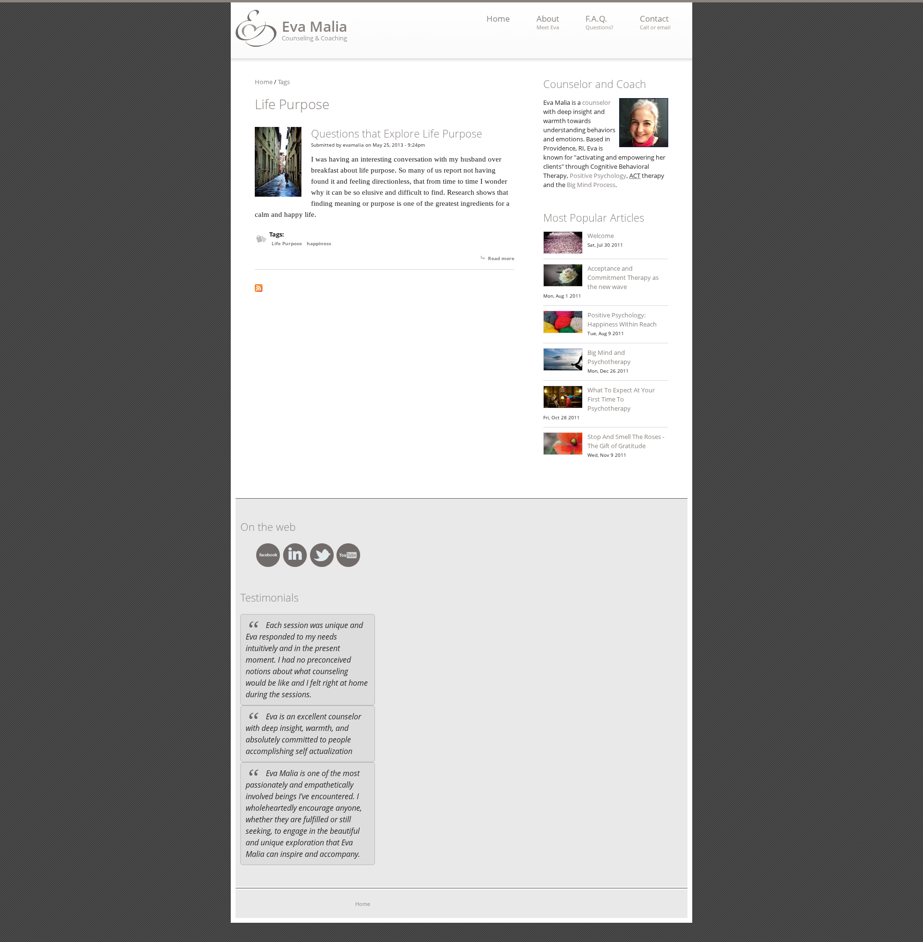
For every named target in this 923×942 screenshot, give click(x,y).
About (547, 22)
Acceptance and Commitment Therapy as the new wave (623, 277)
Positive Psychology (598, 175)
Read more (501, 258)
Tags (284, 81)
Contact (655, 22)
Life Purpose (287, 243)
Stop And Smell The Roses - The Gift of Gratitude (625, 441)
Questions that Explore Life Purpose (396, 133)
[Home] (256, 28)
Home (498, 18)
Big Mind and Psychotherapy (609, 357)
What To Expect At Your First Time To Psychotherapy (621, 399)
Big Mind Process (591, 184)
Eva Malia (314, 26)
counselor (596, 102)
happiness (319, 243)
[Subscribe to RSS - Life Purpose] (384, 288)
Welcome (600, 235)
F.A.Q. (599, 22)
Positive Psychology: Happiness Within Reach (622, 319)
